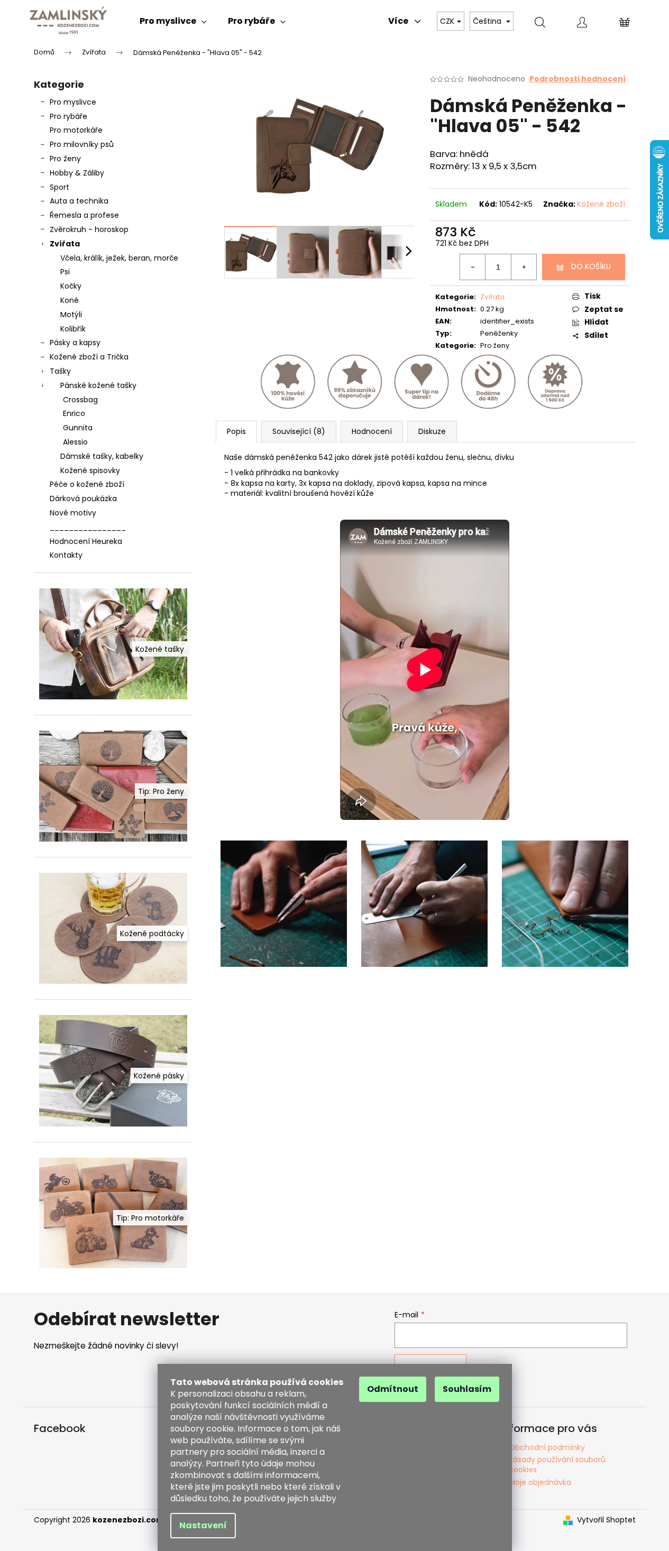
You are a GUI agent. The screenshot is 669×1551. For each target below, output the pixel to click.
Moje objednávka (540, 1482)
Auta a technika (79, 201)
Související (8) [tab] (298, 431)
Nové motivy (73, 512)
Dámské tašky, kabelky (101, 456)
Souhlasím (467, 1389)
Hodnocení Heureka (86, 541)
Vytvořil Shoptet (606, 1520)
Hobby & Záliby (77, 173)
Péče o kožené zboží (87, 484)
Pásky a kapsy (75, 342)
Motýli (71, 314)
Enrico (74, 413)
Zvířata (65, 243)
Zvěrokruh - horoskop (89, 229)
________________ (88, 527)
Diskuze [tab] (432, 431)
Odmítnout (392, 1389)
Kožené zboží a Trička (89, 357)
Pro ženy (65, 158)
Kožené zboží (601, 204)
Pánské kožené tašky (98, 385)
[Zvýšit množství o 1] (523, 267)
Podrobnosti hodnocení (577, 79)
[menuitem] (173, 21)
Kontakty (66, 555)
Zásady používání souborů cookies (557, 1464)
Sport (59, 187)
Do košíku (591, 266)
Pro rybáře (68, 116)
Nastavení (203, 1525)
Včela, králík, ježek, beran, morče (119, 258)
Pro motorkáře (76, 130)
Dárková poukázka (83, 498)
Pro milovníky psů (82, 144)
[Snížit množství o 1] (472, 267)
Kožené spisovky (90, 470)
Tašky (60, 371)
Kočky (70, 286)
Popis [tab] (236, 431)
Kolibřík (73, 329)
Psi (65, 271)
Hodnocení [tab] (372, 431)
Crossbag (80, 399)
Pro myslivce (73, 102)
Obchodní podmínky (547, 1447)
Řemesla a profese (84, 215)
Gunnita (78, 427)
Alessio (75, 442)
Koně (69, 300)
